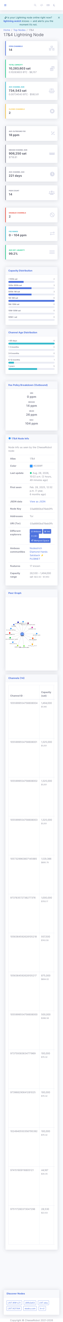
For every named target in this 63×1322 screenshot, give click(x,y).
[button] (35, 5)
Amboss (37, 531)
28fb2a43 (30, 1302)
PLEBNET (35, 558)
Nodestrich (36, 548)
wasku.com (30, 1308)
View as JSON (37, 501)
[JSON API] (41, 5)
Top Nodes (19, 29)
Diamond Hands (38, 551)
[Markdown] (48, 5)
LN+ (35, 536)
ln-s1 (42, 1308)
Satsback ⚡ (37, 555)
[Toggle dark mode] (54, 5)
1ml (48, 531)
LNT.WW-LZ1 (14, 1302)
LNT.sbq (43, 1302)
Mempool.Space (41, 540)
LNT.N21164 (14, 1308)
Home (7, 29)
